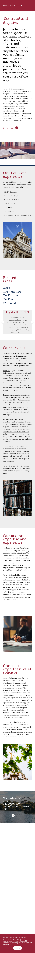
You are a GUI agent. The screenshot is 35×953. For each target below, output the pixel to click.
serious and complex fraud (15, 683)
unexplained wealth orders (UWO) (16, 432)
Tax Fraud (9, 299)
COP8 (6, 288)
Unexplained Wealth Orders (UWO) (17, 215)
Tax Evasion (10, 295)
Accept (17, 948)
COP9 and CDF (12, 291)
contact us (28, 732)
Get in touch (8, 127)
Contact (6, 815)
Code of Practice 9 (11, 200)
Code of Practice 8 (11, 196)
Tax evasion (9, 211)
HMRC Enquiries (10, 192)
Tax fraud (8, 207)
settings (8, 944)
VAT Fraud (9, 303)
